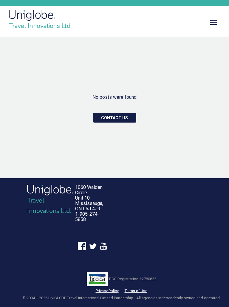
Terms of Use (136, 291)
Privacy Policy (107, 291)
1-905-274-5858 (87, 216)
